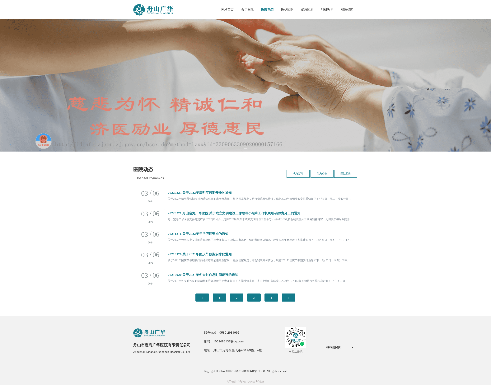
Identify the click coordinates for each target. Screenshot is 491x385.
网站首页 (227, 9)
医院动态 (267, 9)
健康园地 (307, 9)
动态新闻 (298, 173)
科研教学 (327, 9)
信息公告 (322, 173)
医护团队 (287, 9)
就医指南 (347, 9)
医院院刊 (345, 173)
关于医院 (247, 9)
